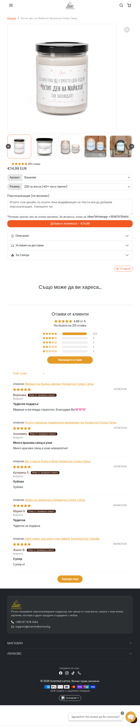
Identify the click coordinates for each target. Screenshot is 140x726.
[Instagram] (67, 673)
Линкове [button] (14, 654)
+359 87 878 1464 (26, 622)
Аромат (15, 177)
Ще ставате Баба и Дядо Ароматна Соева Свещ (57, 461)
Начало (11, 18)
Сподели (125, 268)
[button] (11, 5)
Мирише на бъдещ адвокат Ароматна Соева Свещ (59, 384)
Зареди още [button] (70, 579)
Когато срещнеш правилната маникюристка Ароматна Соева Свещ (70, 422)
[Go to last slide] (8, 146)
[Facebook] (61, 673)
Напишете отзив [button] (70, 360)
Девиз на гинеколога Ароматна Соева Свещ (55, 500)
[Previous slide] (12, 293)
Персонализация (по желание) (28, 196)
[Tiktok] (73, 673)
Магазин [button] (15, 643)
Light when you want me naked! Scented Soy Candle (62, 539)
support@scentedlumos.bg (32, 626)
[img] (22, 389)
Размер (15, 186)
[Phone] (79, 673)
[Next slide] (131, 146)
